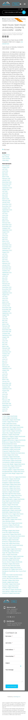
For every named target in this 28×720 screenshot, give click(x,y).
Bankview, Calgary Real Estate (10, 434)
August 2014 (5, 407)
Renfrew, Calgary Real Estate (10, 540)
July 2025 (4, 191)
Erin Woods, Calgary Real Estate (11, 479)
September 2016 (6, 368)
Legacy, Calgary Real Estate (10, 505)
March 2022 (5, 261)
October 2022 (6, 248)
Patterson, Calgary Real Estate (10, 525)
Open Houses (6, 158)
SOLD (25, 9)
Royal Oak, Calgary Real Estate (11, 543)
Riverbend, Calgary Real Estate (11, 541)
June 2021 (5, 276)
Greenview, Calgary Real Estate (11, 488)
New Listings (5, 156)
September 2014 (6, 405)
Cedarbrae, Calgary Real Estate (11, 449)
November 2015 (6, 385)
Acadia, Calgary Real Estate (10, 422)
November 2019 (6, 309)
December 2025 (6, 182)
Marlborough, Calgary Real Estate (11, 510)
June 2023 (5, 235)
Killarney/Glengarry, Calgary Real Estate (13, 499)
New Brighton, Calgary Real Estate (11, 519)
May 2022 (5, 258)
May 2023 (5, 237)
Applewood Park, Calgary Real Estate (12, 427)
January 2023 (6, 243)
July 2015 (4, 392)
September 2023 (7, 230)
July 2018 (4, 339)
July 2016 (4, 372)
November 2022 (6, 247)
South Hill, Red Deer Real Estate (11, 565)
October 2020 (6, 291)
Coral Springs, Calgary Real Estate (11, 460)
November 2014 (6, 403)
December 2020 (6, 287)
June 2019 (5, 319)
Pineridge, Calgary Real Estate (10, 530)
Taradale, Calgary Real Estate (10, 580)
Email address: (9, 649)
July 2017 (4, 357)
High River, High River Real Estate (11, 493)
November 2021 (6, 269)
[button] (7, 616)
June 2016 (5, 374)
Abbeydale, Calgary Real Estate (11, 420)
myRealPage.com (16, 696)
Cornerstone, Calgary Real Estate (11, 462)
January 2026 (6, 180)
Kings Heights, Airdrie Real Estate (11, 501)
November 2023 (6, 226)
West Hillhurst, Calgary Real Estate (11, 589)
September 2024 (7, 210)
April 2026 (5, 175)
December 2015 (6, 383)
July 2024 (4, 213)
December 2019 (6, 307)
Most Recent (5, 165)
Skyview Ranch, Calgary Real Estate (12, 562)
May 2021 (4, 278)
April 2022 (5, 259)
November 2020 (6, 289)
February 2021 (6, 283)
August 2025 (5, 189)
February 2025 (6, 200)
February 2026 (6, 178)
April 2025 (5, 197)
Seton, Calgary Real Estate (9, 554)
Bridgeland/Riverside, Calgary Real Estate (13, 440)
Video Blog (5, 160)
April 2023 (5, 239)
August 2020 (5, 295)
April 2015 (4, 398)
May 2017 (4, 361)
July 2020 (4, 296)
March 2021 (5, 282)
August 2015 (5, 390)
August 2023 (5, 232)
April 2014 (4, 411)
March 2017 (5, 365)
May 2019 (4, 320)
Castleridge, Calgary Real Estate (11, 447)
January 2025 (6, 202)
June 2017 (5, 359)
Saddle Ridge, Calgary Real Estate (12, 549)
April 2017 (4, 363)
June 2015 (5, 394)
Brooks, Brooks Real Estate (9, 444)
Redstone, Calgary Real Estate (10, 538)
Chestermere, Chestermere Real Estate (13, 453)
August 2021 (5, 274)
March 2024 (5, 221)
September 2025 (7, 188)
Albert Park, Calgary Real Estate (11, 425)
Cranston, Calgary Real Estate (10, 468)
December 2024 (6, 204)
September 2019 (6, 313)
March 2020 (5, 302)
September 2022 (7, 250)
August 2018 (5, 337)
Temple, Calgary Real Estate (10, 582)
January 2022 (6, 265)
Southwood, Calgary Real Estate (11, 567)
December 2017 (6, 352)
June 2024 (5, 215)
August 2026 (5, 167)
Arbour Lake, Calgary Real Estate (11, 429)
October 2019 (6, 311)
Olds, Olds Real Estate (8, 521)
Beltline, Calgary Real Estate (10, 438)
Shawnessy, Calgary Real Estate (11, 558)
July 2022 (4, 254)
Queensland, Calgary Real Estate (11, 534)
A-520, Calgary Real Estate (9, 418)
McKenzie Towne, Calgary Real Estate (12, 514)
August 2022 (5, 252)
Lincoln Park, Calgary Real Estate (11, 506)
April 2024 (5, 219)
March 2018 (5, 346)
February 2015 (6, 400)
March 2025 (5, 199)
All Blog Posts (6, 155)
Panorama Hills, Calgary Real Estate (12, 523)
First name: (9, 636)
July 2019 (4, 317)
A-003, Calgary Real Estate (9, 416)
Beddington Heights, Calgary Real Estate (13, 436)
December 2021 (6, 267)
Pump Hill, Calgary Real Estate (10, 532)
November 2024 (6, 206)
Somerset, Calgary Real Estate (10, 564)
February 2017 (6, 366)
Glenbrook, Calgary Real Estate (11, 486)
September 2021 (6, 272)
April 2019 (4, 322)
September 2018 (6, 335)
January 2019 (5, 328)
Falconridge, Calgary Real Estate (11, 484)
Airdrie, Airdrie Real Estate (9, 423)
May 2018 (4, 343)
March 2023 (5, 241)
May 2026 (5, 173)
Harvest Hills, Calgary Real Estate (11, 490)
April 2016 (4, 378)
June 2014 (5, 409)
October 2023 (6, 228)
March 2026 (5, 176)
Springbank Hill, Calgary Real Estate (12, 569)
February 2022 (6, 263)
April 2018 (4, 344)
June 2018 (5, 341)
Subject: (8, 663)
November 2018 (6, 331)
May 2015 (4, 396)
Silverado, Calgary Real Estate (10, 560)
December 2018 (6, 330)
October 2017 (6, 354)
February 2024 (6, 223)
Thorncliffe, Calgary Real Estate (11, 584)
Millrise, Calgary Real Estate (9, 517)
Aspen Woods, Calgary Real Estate (12, 431)
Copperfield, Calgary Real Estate (11, 458)
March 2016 (5, 379)
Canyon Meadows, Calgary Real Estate (13, 446)
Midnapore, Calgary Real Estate (11, 516)
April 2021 (4, 280)
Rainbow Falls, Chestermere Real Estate (13, 536)
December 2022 (6, 245)
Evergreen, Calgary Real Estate (14, 34)
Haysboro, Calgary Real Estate (10, 492)
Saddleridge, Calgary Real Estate (11, 551)
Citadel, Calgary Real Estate (10, 455)
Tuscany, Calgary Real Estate (10, 586)
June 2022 (5, 256)
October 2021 (6, 271)
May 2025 (5, 195)
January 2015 (5, 402)
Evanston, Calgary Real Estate (10, 481)
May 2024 (5, 217)
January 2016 (5, 381)
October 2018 (6, 333)
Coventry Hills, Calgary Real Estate (11, 466)
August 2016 (5, 370)
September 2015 (6, 389)
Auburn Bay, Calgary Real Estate (11, 433)
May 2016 (4, 376)
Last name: (9, 643)
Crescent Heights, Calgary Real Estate (13, 469)
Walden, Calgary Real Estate (10, 588)
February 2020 (6, 304)
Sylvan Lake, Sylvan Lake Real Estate (12, 578)
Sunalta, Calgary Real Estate (10, 576)
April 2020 (5, 300)
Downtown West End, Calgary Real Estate (14, 477)
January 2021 (5, 285)
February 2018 (6, 348)
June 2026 (5, 171)
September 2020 (7, 293)
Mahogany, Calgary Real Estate (11, 508)
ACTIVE (19, 9)
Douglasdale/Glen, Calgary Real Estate (13, 471)
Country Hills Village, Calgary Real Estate (13, 464)
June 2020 (5, 298)
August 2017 (5, 355)
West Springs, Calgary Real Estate (11, 591)
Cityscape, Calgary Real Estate (11, 457)
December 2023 (6, 224)
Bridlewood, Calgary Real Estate (11, 442)
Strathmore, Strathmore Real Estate (12, 575)
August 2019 (5, 315)
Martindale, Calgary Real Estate (11, 512)
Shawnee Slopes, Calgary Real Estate (12, 556)
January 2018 (5, 350)
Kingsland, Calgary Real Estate (10, 503)
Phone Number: (10, 656)
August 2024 (5, 211)
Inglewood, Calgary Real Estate (11, 497)
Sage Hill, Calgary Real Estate (10, 552)
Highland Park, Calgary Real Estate (12, 495)
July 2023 (4, 234)
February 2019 (6, 326)
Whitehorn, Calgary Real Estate (11, 593)
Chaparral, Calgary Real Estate (11, 451)
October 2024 (6, 208)
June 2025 (5, 193)
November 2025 (6, 184)
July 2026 (4, 169)
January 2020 (6, 306)
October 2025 (6, 186)
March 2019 (5, 324)
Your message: (9, 669)
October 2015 (6, 387)
